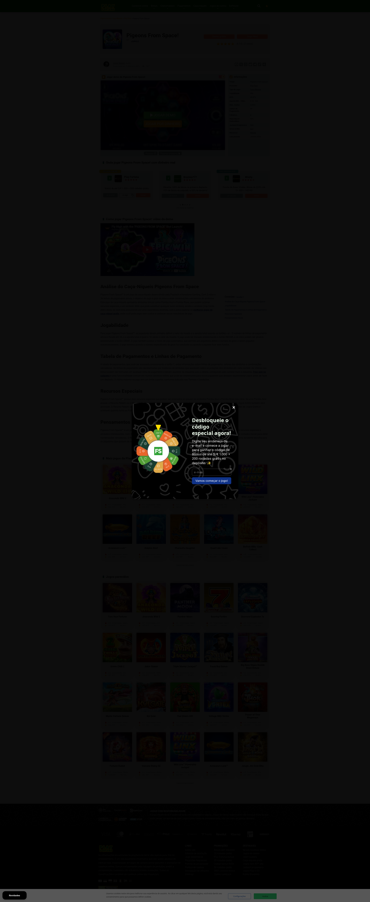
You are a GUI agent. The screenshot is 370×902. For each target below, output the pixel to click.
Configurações (239, 896)
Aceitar (265, 896)
